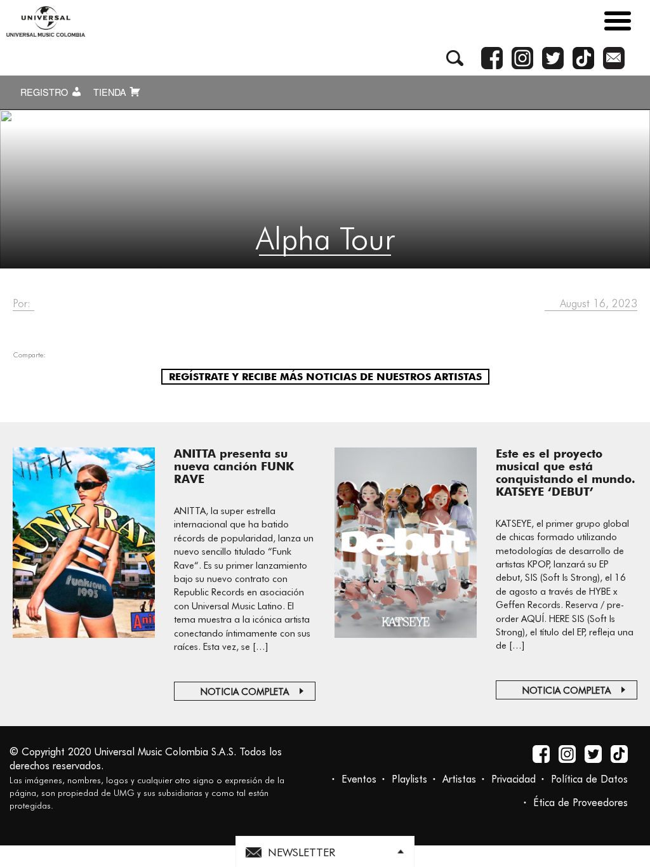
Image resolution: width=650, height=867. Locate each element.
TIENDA (111, 92)
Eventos (359, 779)
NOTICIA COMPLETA (245, 692)
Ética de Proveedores (580, 803)
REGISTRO (45, 92)
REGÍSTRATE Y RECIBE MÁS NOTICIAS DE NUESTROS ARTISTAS (325, 377)
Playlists (409, 779)
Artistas (459, 779)
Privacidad (513, 779)
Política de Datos (589, 779)
